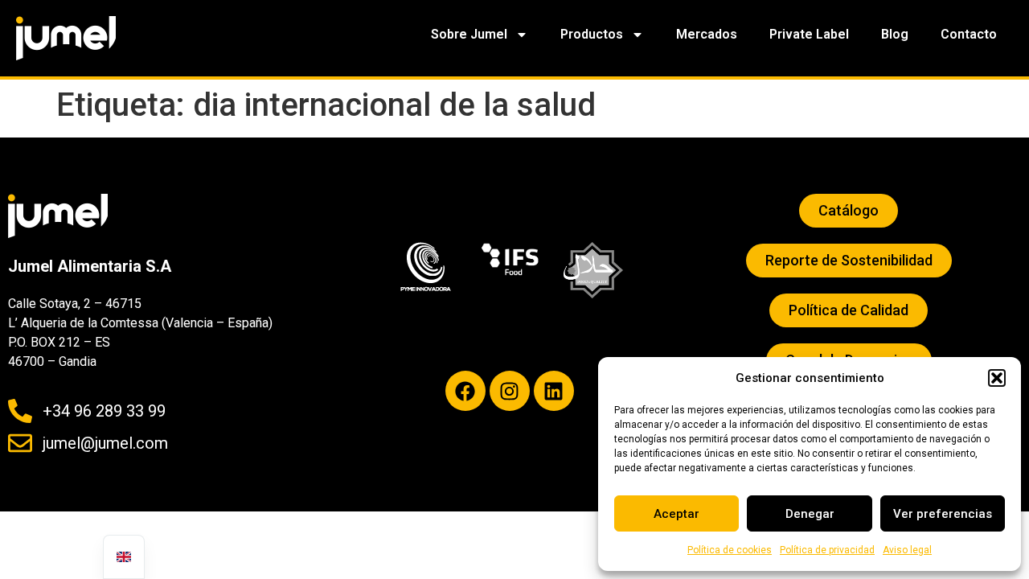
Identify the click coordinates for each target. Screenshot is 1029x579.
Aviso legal (907, 550)
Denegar (809, 514)
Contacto (969, 34)
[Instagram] (510, 391)
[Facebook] (465, 391)
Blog (894, 34)
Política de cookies (729, 550)
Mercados (706, 34)
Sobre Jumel (469, 34)
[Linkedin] (554, 391)
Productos (591, 34)
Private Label (809, 34)
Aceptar (676, 514)
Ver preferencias (942, 514)
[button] (997, 378)
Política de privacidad (827, 550)
